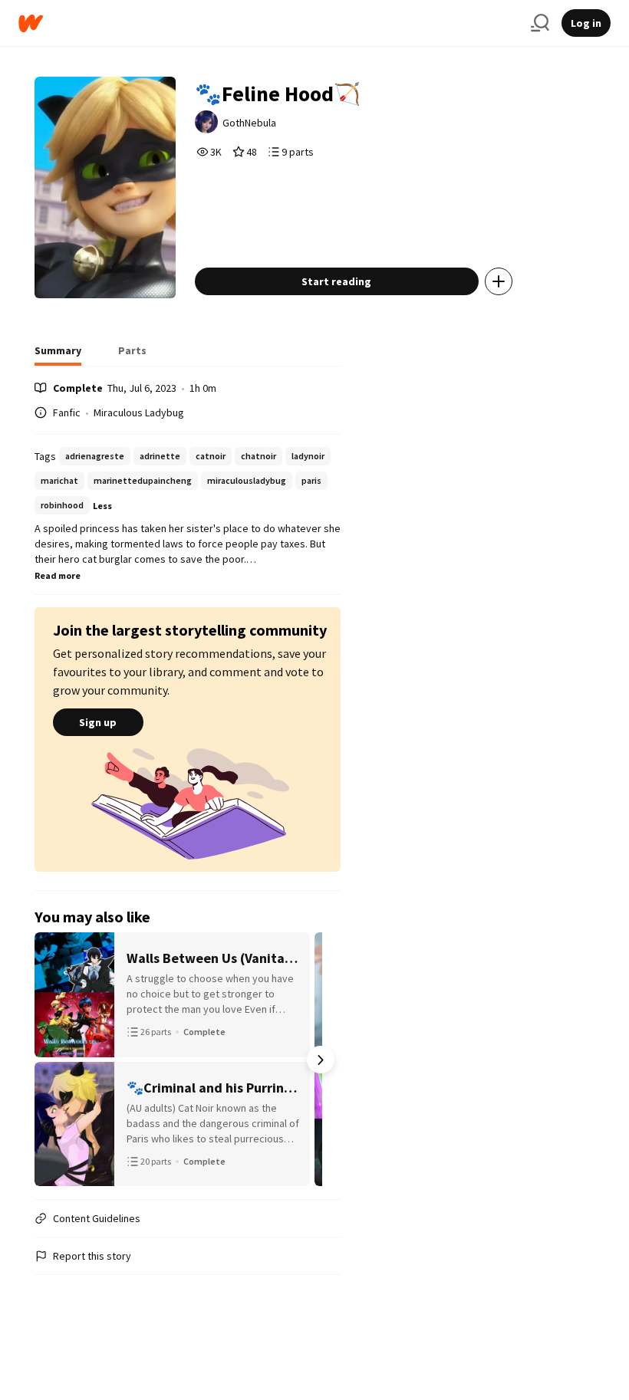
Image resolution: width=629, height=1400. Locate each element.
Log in (586, 23)
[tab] (58, 355)
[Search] (540, 23)
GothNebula (249, 123)
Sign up (98, 722)
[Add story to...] (498, 281)
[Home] (268, 23)
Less (102, 505)
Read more (58, 575)
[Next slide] (320, 1059)
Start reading (336, 281)
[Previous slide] (54, 1059)
